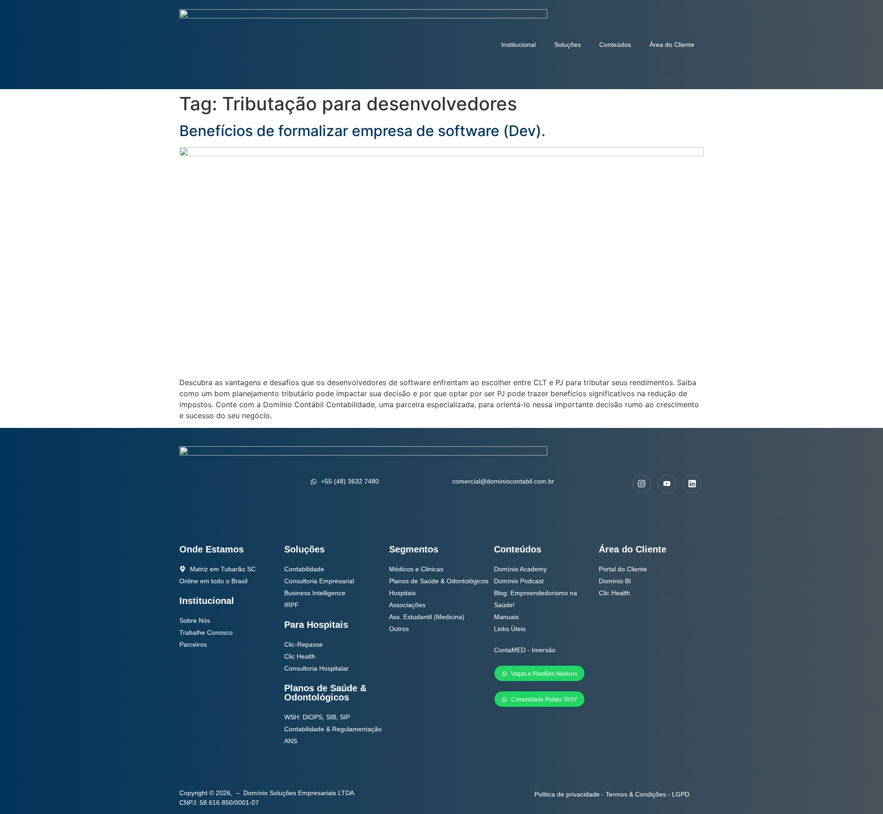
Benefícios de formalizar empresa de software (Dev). (362, 131)
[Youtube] (667, 484)
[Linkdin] (692, 484)
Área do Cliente (671, 44)
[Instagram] (641, 484)
